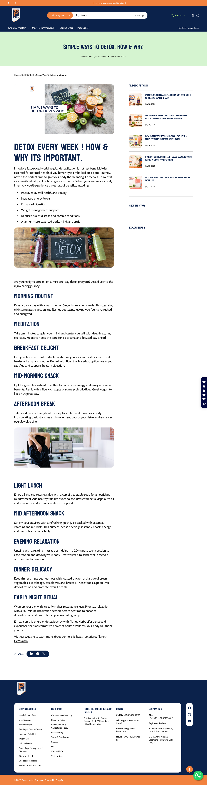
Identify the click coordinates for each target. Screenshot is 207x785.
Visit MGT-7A (57, 751)
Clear (137, 15)
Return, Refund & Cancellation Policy (59, 726)
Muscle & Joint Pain (27, 715)
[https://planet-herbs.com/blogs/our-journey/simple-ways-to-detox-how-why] (32, 654)
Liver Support (25, 720)
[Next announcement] (15, 3)
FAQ (53, 746)
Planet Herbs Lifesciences (33, 780)
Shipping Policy (58, 720)
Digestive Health (26, 756)
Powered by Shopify (54, 780)
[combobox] (110, 15)
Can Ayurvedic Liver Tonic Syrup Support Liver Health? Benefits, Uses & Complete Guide (166, 117)
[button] (60, 15)
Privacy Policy (57, 732)
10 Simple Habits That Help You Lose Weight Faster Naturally (167, 179)
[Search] (78, 15)
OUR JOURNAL (27, 75)
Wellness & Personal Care (30, 765)
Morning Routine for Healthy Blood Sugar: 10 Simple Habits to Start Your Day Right (168, 158)
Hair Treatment (25, 724)
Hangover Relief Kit (27, 734)
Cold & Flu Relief (26, 743)
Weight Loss (24, 738)
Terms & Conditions (60, 737)
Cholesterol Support (28, 760)
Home (16, 75)
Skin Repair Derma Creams (30, 729)
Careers (54, 742)
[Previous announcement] (8, 3)
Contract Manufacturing (61, 715)
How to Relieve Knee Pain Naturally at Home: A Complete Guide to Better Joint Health (166, 138)
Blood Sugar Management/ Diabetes (30, 750)
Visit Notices (56, 756)
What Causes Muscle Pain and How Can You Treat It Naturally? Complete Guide (168, 96)
